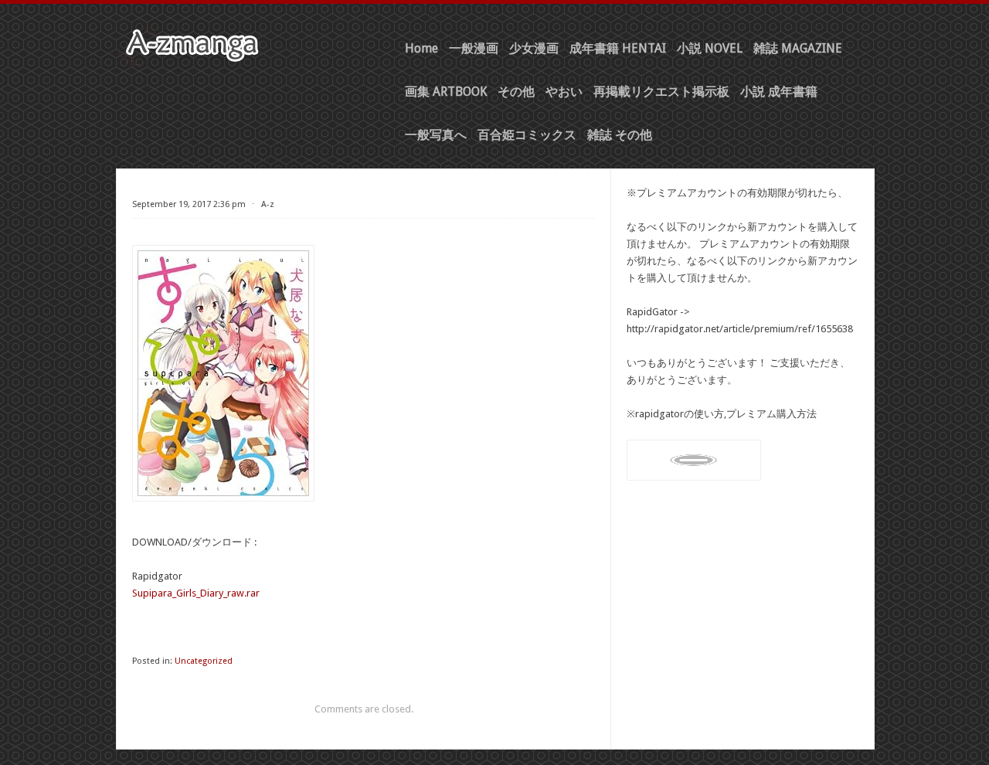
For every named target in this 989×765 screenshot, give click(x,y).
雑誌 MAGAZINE (797, 48)
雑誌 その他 (619, 135)
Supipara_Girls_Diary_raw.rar (196, 593)
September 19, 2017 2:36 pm (189, 204)
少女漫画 (534, 48)
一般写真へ (436, 135)
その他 (516, 91)
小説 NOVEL (710, 48)
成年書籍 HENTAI (617, 48)
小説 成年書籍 (778, 91)
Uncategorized (204, 661)
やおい (564, 91)
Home (421, 48)
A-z (267, 204)
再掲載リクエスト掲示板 (661, 91)
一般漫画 (473, 48)
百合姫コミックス (527, 135)
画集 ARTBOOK (446, 91)
